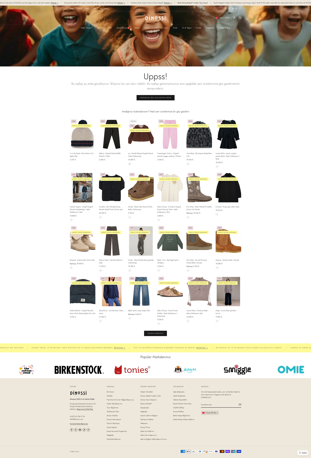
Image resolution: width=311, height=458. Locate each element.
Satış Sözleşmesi (178, 392)
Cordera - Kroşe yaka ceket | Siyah (227, 207)
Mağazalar (210, 27)
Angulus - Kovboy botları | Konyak (227, 260)
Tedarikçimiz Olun (113, 411)
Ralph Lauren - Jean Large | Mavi (139, 310)
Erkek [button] (175, 27)
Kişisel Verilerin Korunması (182, 403)
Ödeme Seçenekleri (180, 399)
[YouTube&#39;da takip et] (233, 8)
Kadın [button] (166, 27)
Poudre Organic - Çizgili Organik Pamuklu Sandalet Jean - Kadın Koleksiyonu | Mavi (81, 209)
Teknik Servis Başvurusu (148, 435)
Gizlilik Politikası (178, 407)
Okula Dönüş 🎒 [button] (123, 27)
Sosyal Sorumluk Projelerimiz (117, 431)
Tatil (110, 27)
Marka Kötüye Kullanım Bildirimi (183, 419)
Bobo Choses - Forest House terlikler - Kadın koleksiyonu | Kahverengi (167, 313)
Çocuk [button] (147, 27)
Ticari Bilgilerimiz (112, 407)
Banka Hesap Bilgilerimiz (181, 415)
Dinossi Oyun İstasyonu (148, 399)
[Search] (71, 18)
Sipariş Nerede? (146, 403)
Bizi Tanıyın (110, 392)
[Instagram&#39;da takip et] (229, 8)
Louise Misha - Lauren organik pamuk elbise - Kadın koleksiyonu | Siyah (227, 156)
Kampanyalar (144, 407)
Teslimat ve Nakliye (146, 419)
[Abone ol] (240, 404)
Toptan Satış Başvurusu (114, 403)
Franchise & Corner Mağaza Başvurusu (120, 399)
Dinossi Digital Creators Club (150, 395)
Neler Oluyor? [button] (86, 27)
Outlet (198, 27)
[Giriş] (234, 18)
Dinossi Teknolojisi (113, 423)
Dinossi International (114, 419)
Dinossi (77, 452)
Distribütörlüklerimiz (114, 439)
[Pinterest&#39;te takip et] (240, 8)
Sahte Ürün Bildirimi (147, 431)
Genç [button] (157, 27)
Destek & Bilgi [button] (224, 27)
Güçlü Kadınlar (112, 427)
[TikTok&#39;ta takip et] (236, 8)
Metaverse (143, 423)
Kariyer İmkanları (112, 415)
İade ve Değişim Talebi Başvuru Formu (153, 439)
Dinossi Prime (145, 427)
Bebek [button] (137, 27)
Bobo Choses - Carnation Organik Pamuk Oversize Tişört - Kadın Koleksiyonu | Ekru (169, 209)
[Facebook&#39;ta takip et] (226, 8)
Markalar (100, 27)
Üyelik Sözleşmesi (179, 395)
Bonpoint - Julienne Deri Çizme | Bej (82, 260)
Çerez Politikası (178, 411)
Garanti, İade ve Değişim (148, 415)
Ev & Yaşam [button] (186, 27)
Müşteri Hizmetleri (146, 392)
